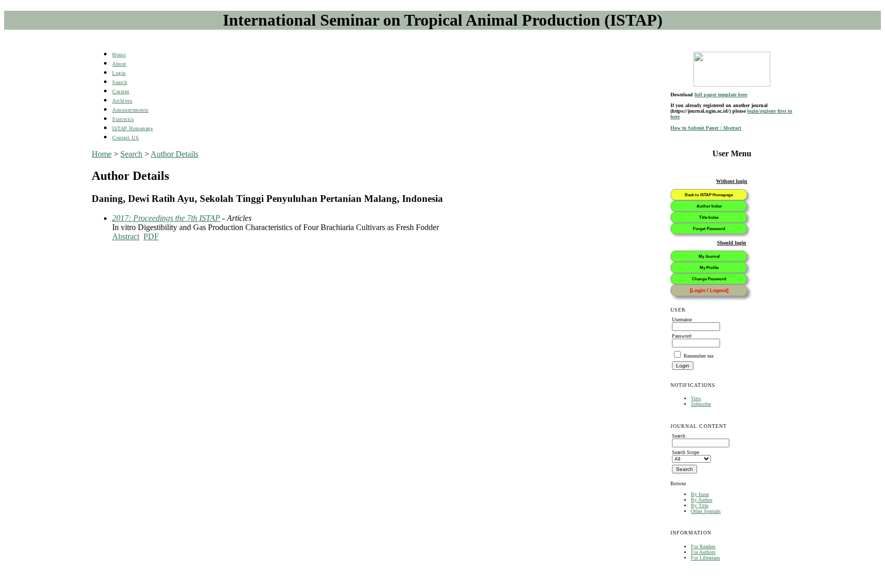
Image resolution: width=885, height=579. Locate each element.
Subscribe (701, 404)
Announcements (130, 110)
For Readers (703, 546)
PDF (151, 236)
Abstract (125, 236)
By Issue (700, 494)
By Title (699, 505)
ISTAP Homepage (132, 128)
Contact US (125, 137)
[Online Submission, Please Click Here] (731, 69)
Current (121, 91)
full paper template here (720, 94)
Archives (122, 101)
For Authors (703, 552)
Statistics (123, 119)
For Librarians (705, 558)
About (119, 64)
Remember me (698, 356)
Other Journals (706, 511)
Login (119, 73)
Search (119, 82)
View (696, 398)
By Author (701, 500)
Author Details (174, 154)
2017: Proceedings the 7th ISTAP (166, 218)
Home (118, 54)
